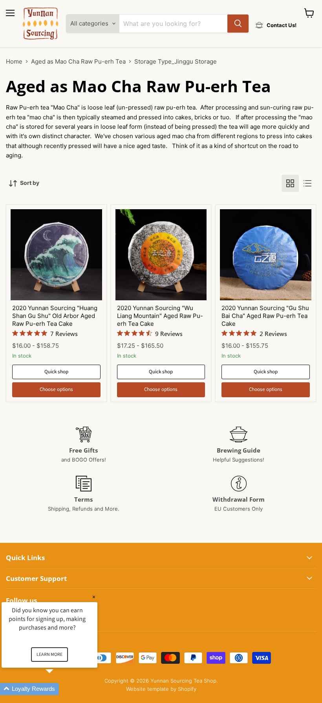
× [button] (93, 597)
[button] (59, 689)
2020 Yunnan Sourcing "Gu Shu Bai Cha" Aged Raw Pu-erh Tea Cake (265, 315)
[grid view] (290, 183)
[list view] (307, 183)
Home (14, 61)
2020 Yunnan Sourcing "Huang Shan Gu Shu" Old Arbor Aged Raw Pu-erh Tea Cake (54, 315)
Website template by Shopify (161, 689)
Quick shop (56, 371)
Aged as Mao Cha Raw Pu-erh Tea (78, 61)
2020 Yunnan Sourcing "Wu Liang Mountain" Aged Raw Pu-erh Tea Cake (160, 315)
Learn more (49, 654)
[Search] (238, 24)
